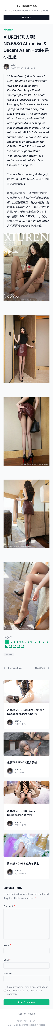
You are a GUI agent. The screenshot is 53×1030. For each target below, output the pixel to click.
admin (14, 65)
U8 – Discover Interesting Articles (26, 1024)
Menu (28, 17)
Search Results (26, 1013)
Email (7, 960)
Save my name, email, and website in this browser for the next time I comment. (27, 990)
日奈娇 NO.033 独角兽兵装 (23, 863)
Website (7, 973)
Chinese (8, 654)
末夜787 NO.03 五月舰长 (22, 762)
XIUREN (9, 29)
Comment (9, 906)
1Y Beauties (26, 6)
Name (7, 945)
